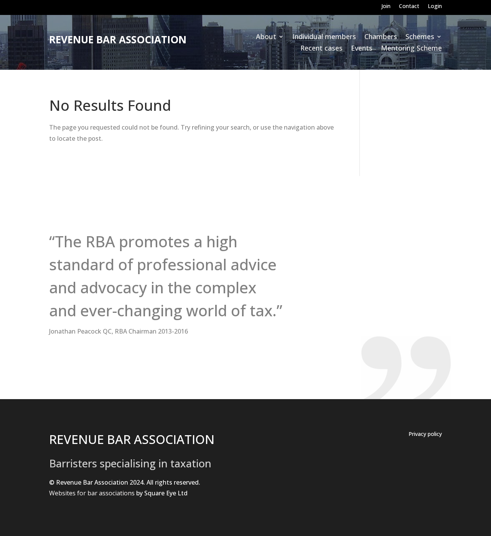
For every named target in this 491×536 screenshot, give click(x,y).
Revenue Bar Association (117, 39)
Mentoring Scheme (411, 49)
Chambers (380, 37)
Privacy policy (425, 434)
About (266, 37)
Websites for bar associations (92, 493)
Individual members (324, 37)
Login (435, 6)
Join (385, 6)
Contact (409, 6)
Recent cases (321, 49)
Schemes (419, 37)
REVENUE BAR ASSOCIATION (131, 439)
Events (361, 49)
